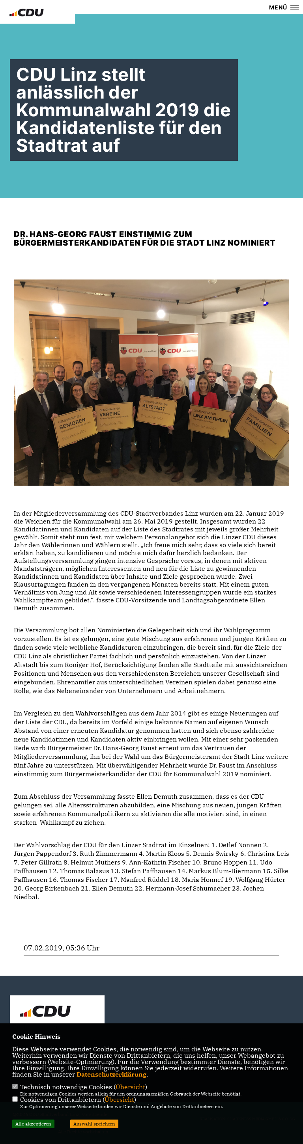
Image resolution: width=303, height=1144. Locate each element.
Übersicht (130, 1087)
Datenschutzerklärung (111, 1074)
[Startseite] (57, 1010)
